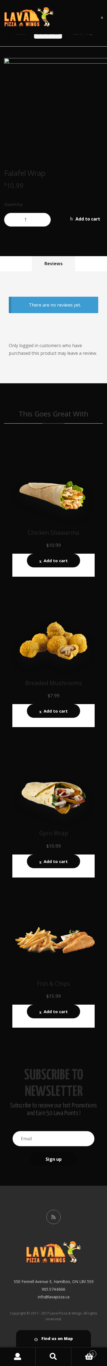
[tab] (53, 263)
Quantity (13, 204)
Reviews (53, 264)
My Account (18, 1356)
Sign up (54, 1159)
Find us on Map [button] (56, 1338)
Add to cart (56, 560)
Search (53, 1356)
